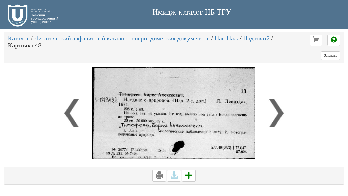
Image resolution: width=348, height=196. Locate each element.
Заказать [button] (330, 55)
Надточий (256, 38)
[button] (316, 40)
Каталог (18, 38)
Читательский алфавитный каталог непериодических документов (122, 38)
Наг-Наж (226, 38)
